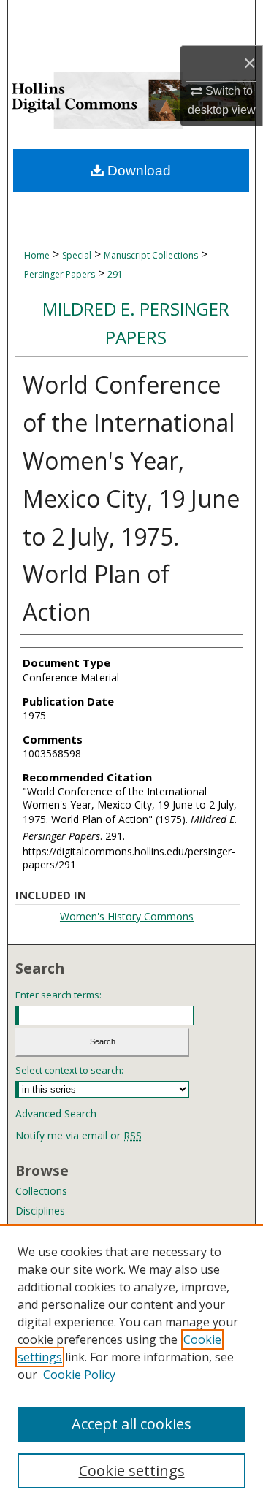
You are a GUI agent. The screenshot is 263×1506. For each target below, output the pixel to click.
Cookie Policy (79, 1375)
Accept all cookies (131, 1424)
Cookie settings (132, 1470)
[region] (131, 1365)
